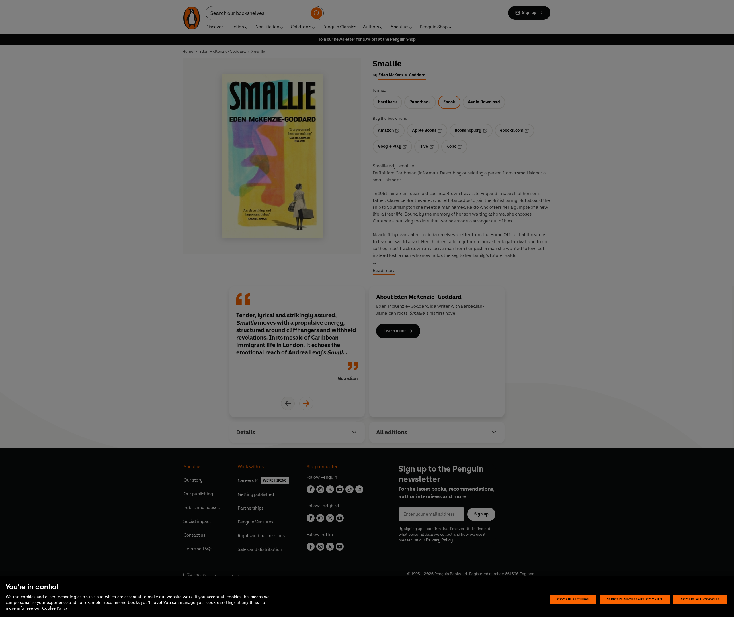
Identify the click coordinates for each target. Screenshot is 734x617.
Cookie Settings (573, 599)
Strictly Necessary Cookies (634, 599)
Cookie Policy (55, 608)
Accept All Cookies (700, 599)
